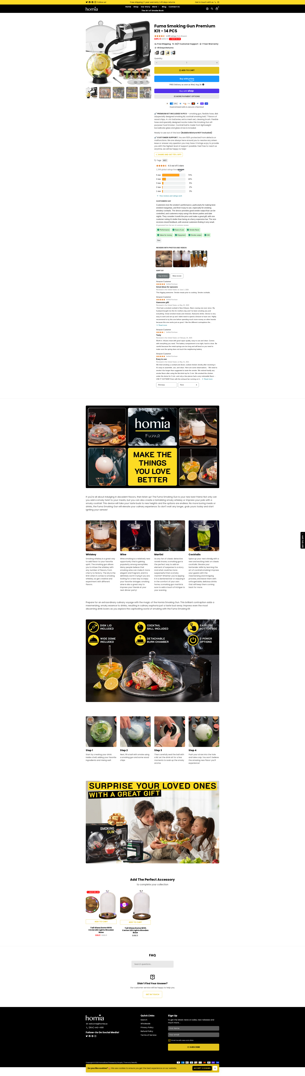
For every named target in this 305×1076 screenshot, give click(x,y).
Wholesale (145, 1023)
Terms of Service (148, 1035)
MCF (165, 160)
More (156, 6)
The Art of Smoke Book (152, 10)
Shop (135, 6)
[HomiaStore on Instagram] (95, 2)
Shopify (120, 1062)
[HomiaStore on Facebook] (90, 2)
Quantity (158, 58)
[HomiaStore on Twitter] (87, 2)
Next (147, 52)
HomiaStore (103, 1062)
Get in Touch (152, 994)
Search (144, 1019)
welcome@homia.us (96, 1023)
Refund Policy (147, 1031)
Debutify (134, 1062)
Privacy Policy (147, 1027)
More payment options (188, 96)
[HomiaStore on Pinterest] (92, 2)
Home (128, 6)
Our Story (145, 6)
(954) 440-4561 (95, 1027)
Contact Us (174, 6)
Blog (164, 6)
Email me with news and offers (182, 1040)
